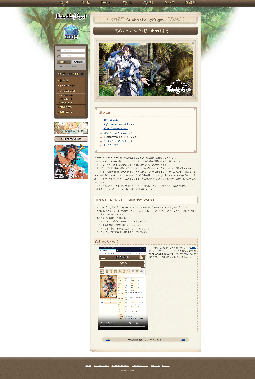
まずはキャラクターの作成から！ (119, 124)
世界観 (71, 80)
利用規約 (88, 366)
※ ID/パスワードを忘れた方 (67, 66)
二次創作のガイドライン (140, 366)
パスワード (58, 56)
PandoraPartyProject (71, 16)
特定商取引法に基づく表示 (120, 366)
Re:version (166, 366)
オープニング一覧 (167, 250)
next (183, 339)
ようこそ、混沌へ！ (113, 145)
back (108, 339)
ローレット (106, 3)
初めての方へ (71, 107)
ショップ (169, 3)
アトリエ (127, 3)
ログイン (64, 62)
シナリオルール (71, 95)
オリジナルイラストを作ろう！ (118, 141)
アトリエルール (71, 99)
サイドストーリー (71, 85)
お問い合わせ (71, 112)
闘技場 (190, 3)
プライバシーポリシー (101, 366)
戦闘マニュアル (71, 103)
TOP (64, 3)
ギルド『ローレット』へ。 (116, 128)
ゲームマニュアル (71, 90)
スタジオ (148, 3)
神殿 (85, 3)
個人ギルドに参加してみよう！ (118, 132)
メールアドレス (58, 50)
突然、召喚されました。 (115, 120)
